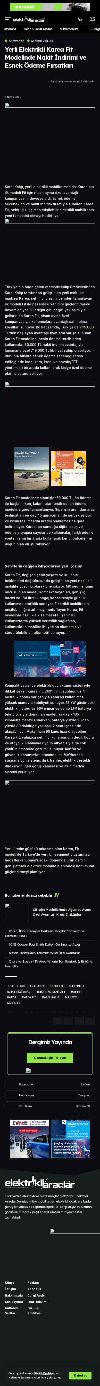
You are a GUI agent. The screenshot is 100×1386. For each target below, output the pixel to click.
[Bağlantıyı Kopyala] (25, 86)
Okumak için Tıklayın (50, 1057)
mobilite (13, 1002)
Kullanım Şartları (19, 1377)
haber (75, 991)
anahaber (37, 986)
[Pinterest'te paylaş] (25, 77)
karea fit (29, 997)
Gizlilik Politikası (44, 1373)
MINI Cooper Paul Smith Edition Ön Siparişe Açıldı (44, 944)
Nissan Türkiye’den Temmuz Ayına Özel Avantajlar (44, 953)
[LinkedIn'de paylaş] (8, 86)
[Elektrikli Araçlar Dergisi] (29, 19)
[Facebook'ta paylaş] (8, 77)
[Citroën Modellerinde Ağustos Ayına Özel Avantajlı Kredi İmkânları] (17, 912)
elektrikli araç (19, 991)
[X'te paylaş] (16, 77)
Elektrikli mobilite (51, 991)
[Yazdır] (90, 1021)
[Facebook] (50, 1084)
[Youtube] (50, 1106)
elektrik (56, 986)
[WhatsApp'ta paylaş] (33, 77)
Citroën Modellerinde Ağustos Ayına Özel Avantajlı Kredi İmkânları (62, 912)
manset (71, 997)
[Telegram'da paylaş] (16, 86)
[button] (80, 1375)
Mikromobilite (42, 41)
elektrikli (76, 986)
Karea (11, 997)
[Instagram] (50, 1095)
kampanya (16, 41)
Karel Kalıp (50, 997)
